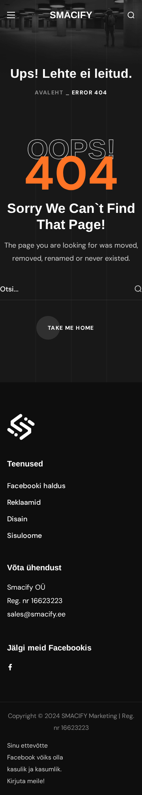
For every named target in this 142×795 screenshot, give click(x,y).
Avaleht (49, 92)
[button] (131, 15)
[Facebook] (10, 667)
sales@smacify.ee (36, 614)
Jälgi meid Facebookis (49, 647)
